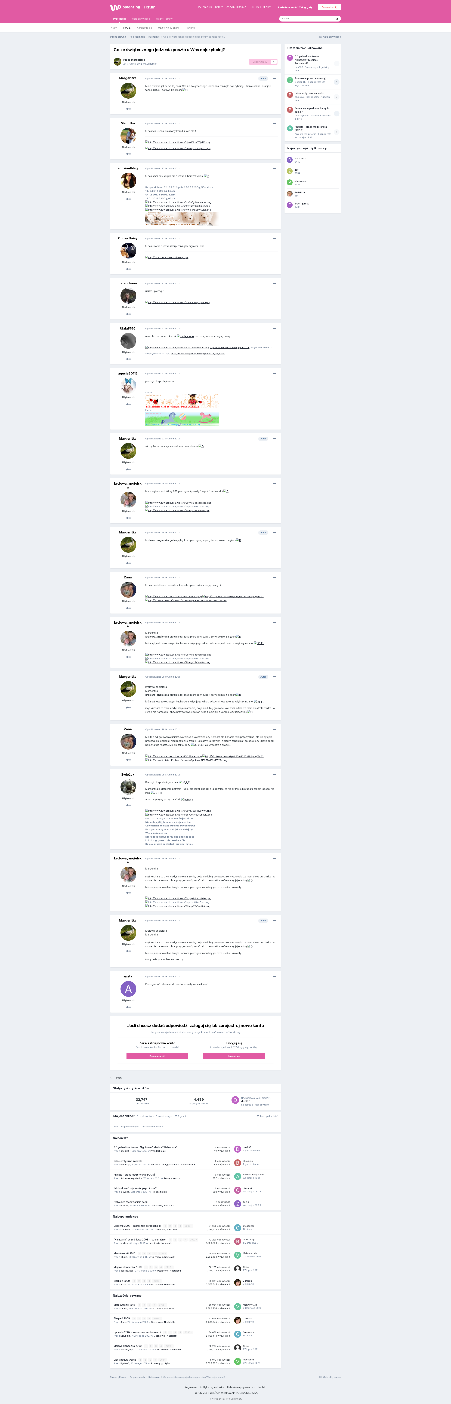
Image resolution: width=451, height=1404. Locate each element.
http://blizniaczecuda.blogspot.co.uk (229, 347)
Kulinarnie (151, 63)
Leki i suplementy (260, 6)
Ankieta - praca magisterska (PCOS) (134, 1174)
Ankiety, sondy (172, 1178)
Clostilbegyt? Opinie (125, 1359)
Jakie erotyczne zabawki (128, 1161)
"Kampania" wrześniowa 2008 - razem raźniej (140, 1239)
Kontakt (262, 1387)
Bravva (124, 1205)
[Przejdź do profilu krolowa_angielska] (128, 500)
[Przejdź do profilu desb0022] (290, 160)
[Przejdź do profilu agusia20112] (128, 386)
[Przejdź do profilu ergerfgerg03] (290, 205)
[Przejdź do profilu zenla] (237, 1203)
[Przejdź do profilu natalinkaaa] (128, 296)
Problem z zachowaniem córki (130, 1202)
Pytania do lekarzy (210, 6)
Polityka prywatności (212, 1387)
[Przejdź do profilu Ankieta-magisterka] (237, 1176)
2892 (193, 1239)
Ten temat (323, 18)
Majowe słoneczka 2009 (128, 1267)
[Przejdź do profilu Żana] (128, 590)
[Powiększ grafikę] (185, 89)
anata (127, 976)
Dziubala (125, 1229)
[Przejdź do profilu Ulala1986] (128, 341)
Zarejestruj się (329, 7)
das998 (245, 1101)
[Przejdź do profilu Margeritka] (117, 62)
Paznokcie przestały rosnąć (310, 78)
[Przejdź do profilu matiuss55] (237, 1361)
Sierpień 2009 (122, 1280)
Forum (149, 7)
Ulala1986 (127, 328)
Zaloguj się (234, 1056)
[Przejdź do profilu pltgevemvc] (290, 182)
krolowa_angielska (127, 485)
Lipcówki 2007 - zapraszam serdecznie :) (138, 1225)
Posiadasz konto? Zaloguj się (295, 7)
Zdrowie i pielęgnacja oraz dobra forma (173, 1164)
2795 (162, 1253)
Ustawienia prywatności (241, 1387)
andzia (124, 1243)
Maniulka (128, 123)
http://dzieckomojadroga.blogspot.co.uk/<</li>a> (198, 353)
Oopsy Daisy (128, 238)
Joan (123, 1284)
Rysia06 (125, 1363)
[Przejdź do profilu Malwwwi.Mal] (237, 1255)
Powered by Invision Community (225, 1398)
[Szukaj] (337, 19)
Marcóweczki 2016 (125, 1253)
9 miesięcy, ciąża (160, 1363)
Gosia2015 (300, 81)
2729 (168, 1267)
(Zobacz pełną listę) (267, 1116)
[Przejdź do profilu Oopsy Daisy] (128, 251)
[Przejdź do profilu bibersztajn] (237, 1241)
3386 (188, 1226)
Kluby (114, 27)
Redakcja (300, 192)
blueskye (125, 1164)
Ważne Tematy (164, 18)
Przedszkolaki (158, 1150)
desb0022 (300, 158)
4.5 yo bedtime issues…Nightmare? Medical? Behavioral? (146, 1147)
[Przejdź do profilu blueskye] (237, 1162)
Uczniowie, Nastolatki (162, 1205)
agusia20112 (128, 373)
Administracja (144, 27)
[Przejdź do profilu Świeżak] (128, 787)
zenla (246, 1201)
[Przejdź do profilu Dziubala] (237, 1282)
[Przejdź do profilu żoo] (290, 171)
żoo (297, 169)
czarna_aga (127, 1270)
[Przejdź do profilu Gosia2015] (290, 80)
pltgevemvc (301, 181)
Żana (128, 577)
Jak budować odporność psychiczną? (135, 1188)
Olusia (124, 1256)
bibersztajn (249, 1239)
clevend (125, 1191)
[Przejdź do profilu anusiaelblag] (128, 181)
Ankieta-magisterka (131, 1178)
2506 (157, 1281)
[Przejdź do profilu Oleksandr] (237, 1227)
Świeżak (127, 774)
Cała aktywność (141, 18)
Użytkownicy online (169, 27)
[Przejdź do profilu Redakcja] (290, 194)
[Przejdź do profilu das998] (235, 1100)
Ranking (190, 27)
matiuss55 (248, 1359)
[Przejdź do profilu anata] (128, 989)
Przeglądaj (119, 18)
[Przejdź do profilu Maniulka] (128, 136)
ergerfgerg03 (302, 203)
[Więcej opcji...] (274, 78)
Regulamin (191, 1387)
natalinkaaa (128, 283)
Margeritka (138, 59)
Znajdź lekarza (236, 6)
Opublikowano (162, 78)
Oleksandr (248, 1225)
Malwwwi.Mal (250, 1253)
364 (162, 1359)
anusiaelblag (128, 168)
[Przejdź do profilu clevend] (237, 1190)
